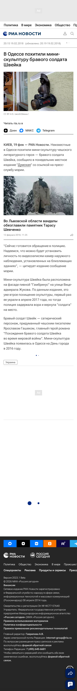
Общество (25, 564)
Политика (9, 564)
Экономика (41, 564)
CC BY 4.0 (8, 114)
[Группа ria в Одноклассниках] (49, 543)
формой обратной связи (36, 645)
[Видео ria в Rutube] (63, 543)
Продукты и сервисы (52, 570)
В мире (56, 564)
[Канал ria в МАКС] (10, 543)
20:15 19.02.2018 (13, 43)
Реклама (30, 570)
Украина (10, 362)
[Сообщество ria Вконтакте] (36, 543)
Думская (24, 165)
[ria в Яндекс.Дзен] (23, 543)
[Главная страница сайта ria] (21, 34)
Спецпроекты (12, 570)
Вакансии (9, 585)
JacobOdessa (21, 114)
